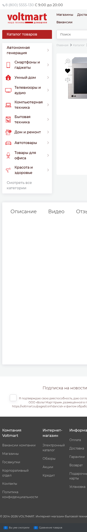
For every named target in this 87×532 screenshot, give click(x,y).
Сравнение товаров (50, 527)
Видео (56, 211)
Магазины (64, 15)
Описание (23, 211)
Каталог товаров (22, 34)
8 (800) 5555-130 (19, 5)
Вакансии (64, 22)
